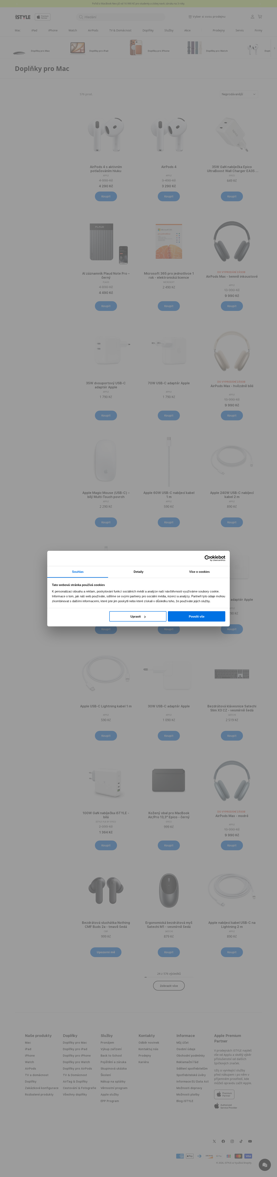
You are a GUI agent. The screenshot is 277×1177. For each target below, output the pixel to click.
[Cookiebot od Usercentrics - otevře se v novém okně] (207, 558)
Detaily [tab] (138, 571)
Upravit (135, 616)
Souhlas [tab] (78, 571)
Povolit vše (196, 616)
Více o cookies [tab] (199, 571)
